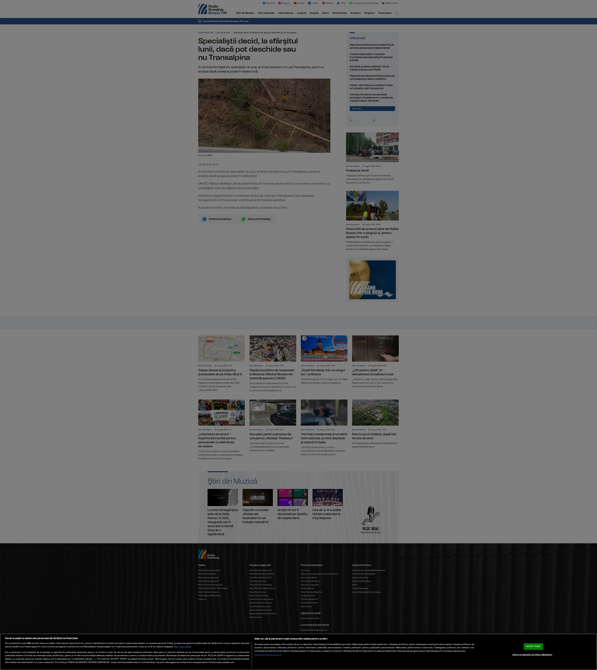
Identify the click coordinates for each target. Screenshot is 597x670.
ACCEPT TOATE (533, 646)
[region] (298, 652)
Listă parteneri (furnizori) (267, 655)
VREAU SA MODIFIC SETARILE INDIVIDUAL (532, 655)
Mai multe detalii (182, 646)
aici (94, 659)
